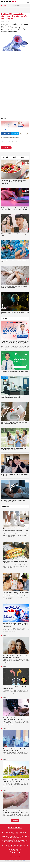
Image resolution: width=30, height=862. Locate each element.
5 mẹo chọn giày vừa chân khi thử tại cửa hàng (15, 531)
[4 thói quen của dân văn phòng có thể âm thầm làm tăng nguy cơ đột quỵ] (15, 385)
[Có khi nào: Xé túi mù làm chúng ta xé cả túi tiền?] (15, 249)
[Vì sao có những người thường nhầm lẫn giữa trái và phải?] (16, 676)
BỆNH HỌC (7, 5)
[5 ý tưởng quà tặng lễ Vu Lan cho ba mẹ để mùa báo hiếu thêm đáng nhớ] (16, 769)
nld (5, 129)
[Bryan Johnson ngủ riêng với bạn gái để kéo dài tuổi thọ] (15, 463)
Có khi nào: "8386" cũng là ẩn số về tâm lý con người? (15, 234)
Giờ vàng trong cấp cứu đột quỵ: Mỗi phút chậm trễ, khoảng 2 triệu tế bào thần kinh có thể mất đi (15, 625)
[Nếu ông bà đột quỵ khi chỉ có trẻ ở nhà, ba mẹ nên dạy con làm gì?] (16, 582)
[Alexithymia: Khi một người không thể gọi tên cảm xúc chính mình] (16, 738)
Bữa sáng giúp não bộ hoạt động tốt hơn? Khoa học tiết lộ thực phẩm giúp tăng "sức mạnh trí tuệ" (13, 182)
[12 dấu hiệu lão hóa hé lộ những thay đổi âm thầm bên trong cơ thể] (16, 645)
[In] (20, 133)
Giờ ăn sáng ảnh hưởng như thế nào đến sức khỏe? (15, 562)
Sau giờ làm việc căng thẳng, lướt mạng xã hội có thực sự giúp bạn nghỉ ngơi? (16, 718)
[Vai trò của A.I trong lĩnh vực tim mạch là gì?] (15, 360)
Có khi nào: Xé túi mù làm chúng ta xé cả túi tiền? (14, 260)
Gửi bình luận (6, 147)
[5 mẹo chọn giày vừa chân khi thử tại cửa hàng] (16, 520)
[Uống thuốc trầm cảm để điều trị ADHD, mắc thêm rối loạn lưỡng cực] (15, 275)
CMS (13, 860)
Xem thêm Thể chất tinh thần (13, 157)
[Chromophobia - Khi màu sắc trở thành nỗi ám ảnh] (15, 301)
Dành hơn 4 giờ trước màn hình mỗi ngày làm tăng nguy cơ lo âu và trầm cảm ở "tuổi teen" (14, 208)
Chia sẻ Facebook (6, 133)
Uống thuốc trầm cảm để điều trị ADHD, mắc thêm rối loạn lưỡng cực (14, 286)
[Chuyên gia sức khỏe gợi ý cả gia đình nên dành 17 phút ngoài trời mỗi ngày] (15, 437)
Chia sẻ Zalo (15, 133)
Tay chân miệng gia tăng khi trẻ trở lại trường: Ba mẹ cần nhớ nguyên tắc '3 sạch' (16, 811)
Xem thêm (15, 820)
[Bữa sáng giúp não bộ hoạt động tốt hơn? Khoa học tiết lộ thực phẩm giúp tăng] (15, 169)
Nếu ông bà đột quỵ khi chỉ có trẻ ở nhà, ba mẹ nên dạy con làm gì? (16, 593)
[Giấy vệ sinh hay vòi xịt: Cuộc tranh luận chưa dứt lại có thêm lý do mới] (15, 411)
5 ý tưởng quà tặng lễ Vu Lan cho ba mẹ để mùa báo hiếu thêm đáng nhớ (16, 780)
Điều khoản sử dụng (15, 856)
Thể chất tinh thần (15, 5)
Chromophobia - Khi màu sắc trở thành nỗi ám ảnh (15, 312)
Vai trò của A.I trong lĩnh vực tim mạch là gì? (14, 371)
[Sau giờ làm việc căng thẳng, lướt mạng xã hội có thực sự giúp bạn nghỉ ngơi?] (16, 707)
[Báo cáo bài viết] (27, 133)
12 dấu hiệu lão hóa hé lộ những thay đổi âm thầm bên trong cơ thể (15, 656)
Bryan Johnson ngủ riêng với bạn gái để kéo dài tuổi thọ (14, 475)
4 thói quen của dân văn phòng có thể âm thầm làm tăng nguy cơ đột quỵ (13, 396)
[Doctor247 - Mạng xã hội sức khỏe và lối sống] (8, 2)
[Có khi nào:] (15, 223)
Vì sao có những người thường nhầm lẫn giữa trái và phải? (15, 687)
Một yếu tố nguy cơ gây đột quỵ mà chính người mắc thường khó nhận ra (13, 501)
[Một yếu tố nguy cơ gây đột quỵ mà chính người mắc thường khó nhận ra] (15, 489)
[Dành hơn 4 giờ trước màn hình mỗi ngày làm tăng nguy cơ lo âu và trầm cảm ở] (15, 197)
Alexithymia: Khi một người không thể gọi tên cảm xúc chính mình (15, 749)
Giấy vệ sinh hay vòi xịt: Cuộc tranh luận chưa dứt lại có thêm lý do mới (14, 422)
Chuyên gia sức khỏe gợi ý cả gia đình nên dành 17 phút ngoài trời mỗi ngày (14, 449)
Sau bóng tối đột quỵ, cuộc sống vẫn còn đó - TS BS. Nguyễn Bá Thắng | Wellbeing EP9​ (15, 342)
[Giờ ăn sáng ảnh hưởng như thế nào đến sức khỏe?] (16, 551)
